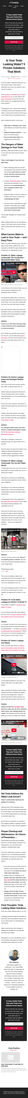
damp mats (16, 94)
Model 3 (10, 78)
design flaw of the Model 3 (11, 501)
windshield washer (15, 181)
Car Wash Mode (19, 707)
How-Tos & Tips (16, 78)
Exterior (10, 6)
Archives (5, 1093)
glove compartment (7, 99)
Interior (4, 6)
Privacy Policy (11, 1093)
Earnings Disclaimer (20, 1093)
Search (14, 7)
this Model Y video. (8, 420)
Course (22, 6)
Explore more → (14, 1050)
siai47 (6, 571)
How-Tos (16, 6)
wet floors (7, 94)
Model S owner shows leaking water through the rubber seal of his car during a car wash (13, 648)
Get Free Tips (14, 42)
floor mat (7, 880)
